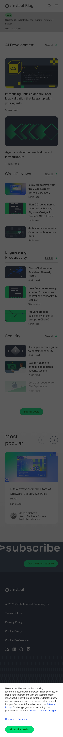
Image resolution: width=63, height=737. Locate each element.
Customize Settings (16, 719)
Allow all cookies (19, 729)
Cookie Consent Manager (42, 710)
